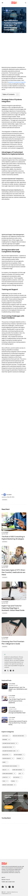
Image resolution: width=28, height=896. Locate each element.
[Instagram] (10, 670)
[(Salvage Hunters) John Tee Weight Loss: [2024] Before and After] (5, 686)
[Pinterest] (13, 670)
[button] (2, 3)
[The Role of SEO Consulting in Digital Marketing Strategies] (14, 521)
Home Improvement (9, 773)
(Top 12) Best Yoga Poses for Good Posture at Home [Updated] (17, 700)
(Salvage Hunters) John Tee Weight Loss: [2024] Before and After (18, 689)
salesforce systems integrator (17, 82)
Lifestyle (6, 777)
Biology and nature (19, 735)
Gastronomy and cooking (11, 766)
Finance (20, 758)
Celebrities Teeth (8, 747)
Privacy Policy (6, 879)
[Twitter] (8, 670)
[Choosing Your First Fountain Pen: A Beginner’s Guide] (14, 626)
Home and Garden (18, 769)
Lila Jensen (12, 683)
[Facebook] (5, 670)
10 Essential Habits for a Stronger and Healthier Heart (17, 712)
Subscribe (8, 807)
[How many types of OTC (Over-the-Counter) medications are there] (14, 555)
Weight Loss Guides (9, 784)
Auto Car (6, 735)
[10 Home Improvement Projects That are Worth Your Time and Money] (5, 720)
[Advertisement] (14, 50)
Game (5, 762)
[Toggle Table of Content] (16, 94)
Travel (14, 781)
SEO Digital (17, 777)
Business (4, 499)
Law (21, 773)
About (3, 877)
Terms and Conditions (8, 881)
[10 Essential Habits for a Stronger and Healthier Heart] (5, 710)
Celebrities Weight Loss (10, 751)
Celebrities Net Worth (10, 743)
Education (6, 754)
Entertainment (19, 754)
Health (6, 769)
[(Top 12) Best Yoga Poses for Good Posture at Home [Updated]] (5, 698)
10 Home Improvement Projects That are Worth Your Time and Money (18, 722)
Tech (5, 781)
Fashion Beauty (8, 758)
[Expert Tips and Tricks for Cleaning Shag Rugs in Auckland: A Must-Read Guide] (14, 591)
